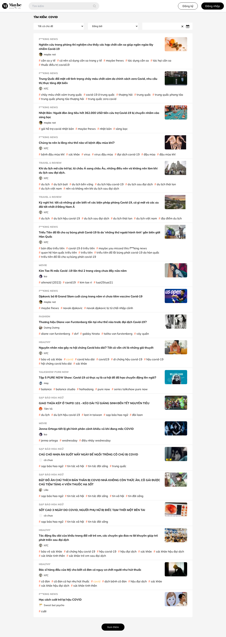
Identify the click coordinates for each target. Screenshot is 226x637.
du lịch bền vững (82, 184)
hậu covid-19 (154, 359)
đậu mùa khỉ (167, 154)
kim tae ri (86, 282)
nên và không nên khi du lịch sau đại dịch (92, 188)
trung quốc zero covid (102, 99)
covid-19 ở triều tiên (82, 248)
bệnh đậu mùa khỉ (52, 154)
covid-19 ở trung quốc (100, 94)
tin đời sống (135, 496)
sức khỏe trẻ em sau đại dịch (87, 555)
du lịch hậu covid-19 (110, 184)
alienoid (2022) (51, 282)
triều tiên (87, 252)
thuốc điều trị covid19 (55, 64)
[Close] (183, 26)
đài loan (137, 415)
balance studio (65, 389)
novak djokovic (72, 308)
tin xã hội (118, 496)
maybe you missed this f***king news (123, 248)
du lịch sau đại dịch (140, 184)
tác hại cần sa (162, 60)
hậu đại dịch (128, 551)
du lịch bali (61, 184)
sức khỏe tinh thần (53, 555)
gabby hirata (91, 333)
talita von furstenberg (118, 333)
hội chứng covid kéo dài (56, 363)
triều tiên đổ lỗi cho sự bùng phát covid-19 (68, 256)
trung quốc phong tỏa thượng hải (62, 99)
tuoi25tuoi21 (104, 282)
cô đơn (45, 581)
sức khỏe (74, 154)
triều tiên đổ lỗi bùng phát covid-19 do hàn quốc (128, 252)
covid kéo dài (86, 359)
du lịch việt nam (51, 188)
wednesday (70, 440)
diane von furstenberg (55, 333)
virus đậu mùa (103, 154)
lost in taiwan (93, 415)
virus (87, 154)
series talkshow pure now (131, 389)
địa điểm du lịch (171, 218)
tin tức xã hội (75, 466)
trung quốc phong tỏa (169, 94)
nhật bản (106, 128)
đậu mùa (149, 154)
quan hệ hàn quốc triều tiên (59, 252)
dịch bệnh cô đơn (116, 581)
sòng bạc (122, 128)
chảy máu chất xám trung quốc (61, 94)
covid (69, 359)
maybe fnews (115, 60)
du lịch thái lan (166, 184)
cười (43, 611)
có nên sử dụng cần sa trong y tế (81, 60)
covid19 (70, 282)
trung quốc (144, 94)
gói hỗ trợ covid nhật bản (57, 128)
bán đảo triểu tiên (52, 248)
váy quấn (142, 333)
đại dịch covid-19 (128, 154)
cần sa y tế (48, 60)
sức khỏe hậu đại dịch (170, 551)
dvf (76, 333)
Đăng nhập (212, 6)
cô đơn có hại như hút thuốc (71, 581)
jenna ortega (49, 440)
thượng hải (126, 94)
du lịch (45, 184)
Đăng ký (188, 6)
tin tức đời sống (98, 466)
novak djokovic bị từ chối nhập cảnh (110, 308)
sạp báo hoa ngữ (117, 415)
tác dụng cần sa (138, 60)
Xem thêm (113, 627)
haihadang (86, 389)
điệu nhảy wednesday (96, 440)
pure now (104, 389)
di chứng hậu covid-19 (127, 359)
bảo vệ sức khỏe (51, 359)
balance (46, 389)
